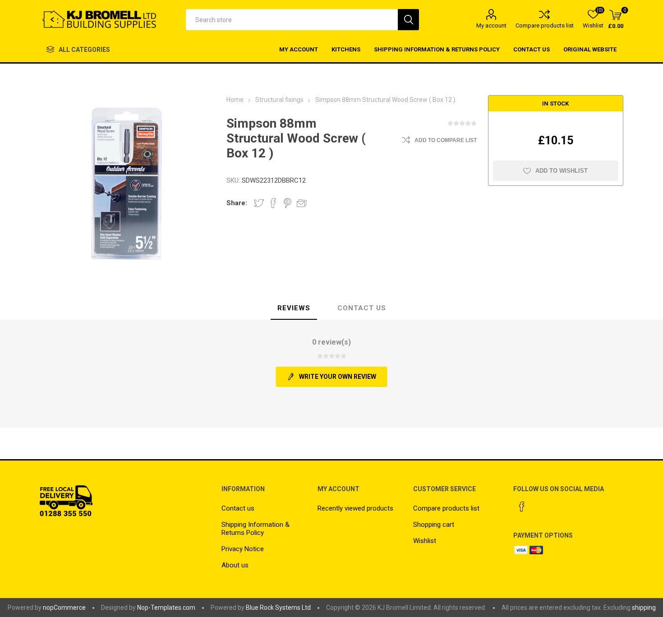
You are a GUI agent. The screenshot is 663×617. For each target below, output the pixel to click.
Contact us (237, 508)
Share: (236, 203)
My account (491, 25)
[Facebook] (522, 506)
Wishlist (424, 541)
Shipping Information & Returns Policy (255, 528)
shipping (644, 607)
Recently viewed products (355, 508)
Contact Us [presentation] (361, 308)
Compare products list (545, 25)
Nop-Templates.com (166, 607)
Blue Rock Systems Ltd (278, 607)
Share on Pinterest (287, 203)
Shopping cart (433, 524)
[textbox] (292, 19)
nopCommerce (64, 607)
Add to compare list (445, 140)
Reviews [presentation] (293, 308)
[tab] (294, 308)
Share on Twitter (259, 203)
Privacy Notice (242, 549)
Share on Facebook (273, 203)
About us (235, 565)
